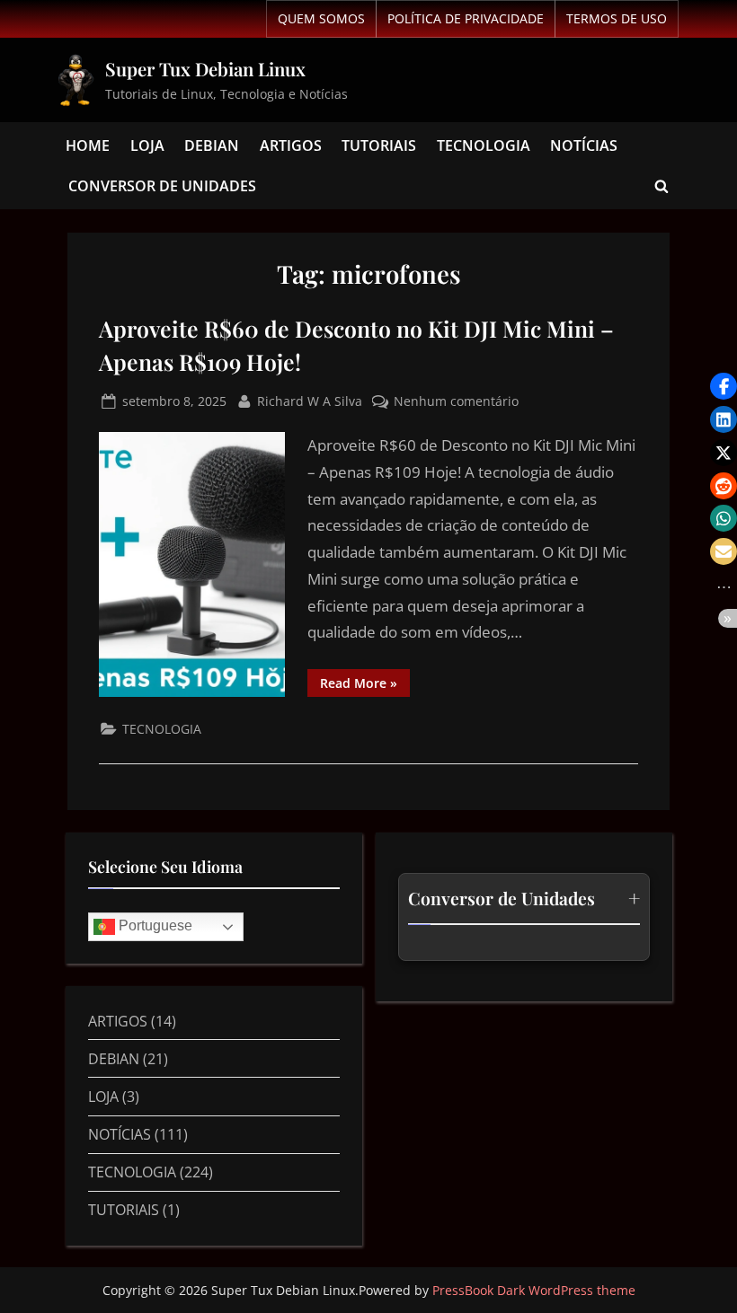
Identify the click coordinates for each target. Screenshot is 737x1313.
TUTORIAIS (379, 145)
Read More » (365, 680)
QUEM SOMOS (321, 18)
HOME (88, 145)
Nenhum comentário (456, 400)
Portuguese (153, 926)
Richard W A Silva (309, 400)
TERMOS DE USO (616, 18)
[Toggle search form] (661, 186)
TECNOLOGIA (483, 145)
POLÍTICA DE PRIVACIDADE (465, 18)
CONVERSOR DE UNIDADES (162, 186)
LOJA (147, 145)
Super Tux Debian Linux (205, 69)
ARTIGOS (291, 145)
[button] (723, 386)
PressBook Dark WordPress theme (533, 1290)
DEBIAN (211, 145)
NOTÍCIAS (583, 145)
